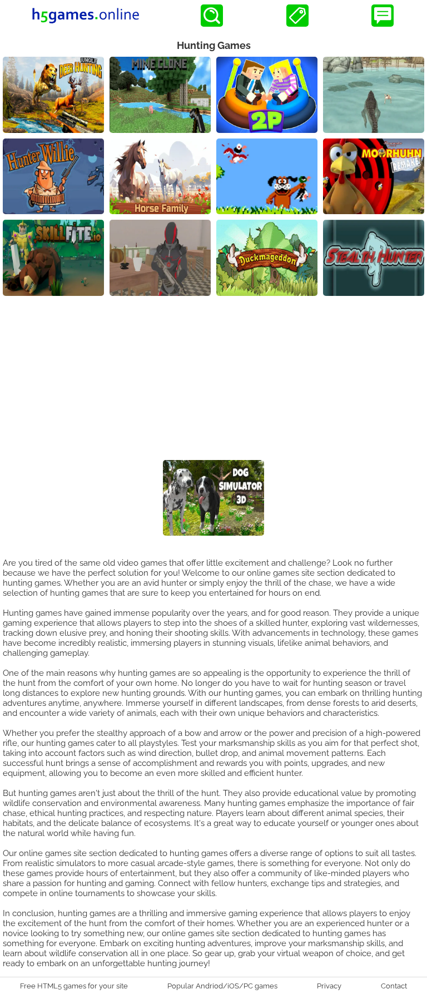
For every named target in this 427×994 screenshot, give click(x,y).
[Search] (212, 15)
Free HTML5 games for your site (74, 985)
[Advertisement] (213, 379)
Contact (394, 985)
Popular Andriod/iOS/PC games (222, 985)
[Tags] (297, 15)
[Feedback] (382, 15)
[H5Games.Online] (86, 15)
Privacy (329, 985)
